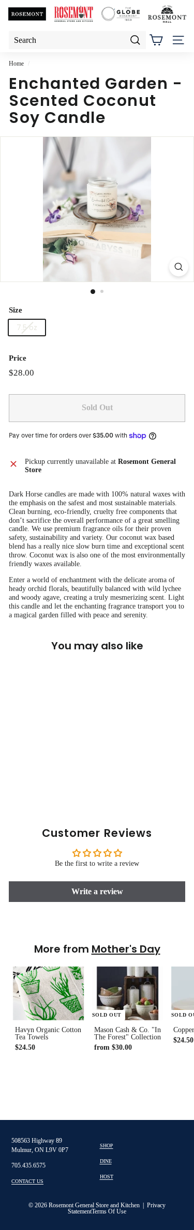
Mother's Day (126, 949)
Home (16, 63)
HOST (106, 1176)
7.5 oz (27, 327)
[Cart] (156, 40)
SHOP (106, 1145)
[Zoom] (178, 266)
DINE (106, 1161)
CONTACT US (27, 1181)
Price (17, 358)
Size (15, 310)
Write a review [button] (97, 891)
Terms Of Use (109, 1211)
